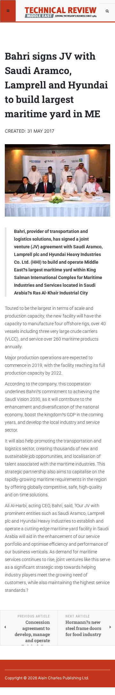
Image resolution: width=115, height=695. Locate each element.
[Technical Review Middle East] (63, 10)
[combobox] (107, 11)
